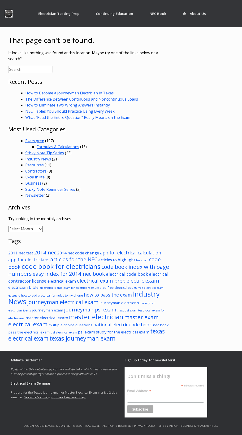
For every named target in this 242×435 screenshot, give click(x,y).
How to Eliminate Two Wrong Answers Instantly (67, 105)
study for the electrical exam (122, 332)
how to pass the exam (108, 295)
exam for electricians (76, 287)
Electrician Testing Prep (58, 13)
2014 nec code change (78, 253)
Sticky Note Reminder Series (50, 189)
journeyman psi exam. (91, 309)
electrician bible (23, 287)
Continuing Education (114, 13)
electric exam (142, 280)
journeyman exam (47, 310)
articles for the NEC (73, 259)
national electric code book (122, 324)
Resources (34, 165)
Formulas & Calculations (58, 146)
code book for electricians (61, 266)
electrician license (50, 287)
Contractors (36, 171)
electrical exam (62, 281)
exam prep (99, 287)
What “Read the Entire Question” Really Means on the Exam (77, 117)
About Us (198, 13)
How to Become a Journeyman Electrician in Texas (69, 93)
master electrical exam (47, 317)
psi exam (86, 332)
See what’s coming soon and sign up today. (55, 397)
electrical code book (127, 274)
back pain (142, 260)
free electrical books (122, 287)
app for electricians (28, 259)
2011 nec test (20, 253)
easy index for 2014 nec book (69, 273)
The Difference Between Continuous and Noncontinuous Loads (81, 99)
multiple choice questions (70, 325)
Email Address (139, 391)
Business (33, 183)
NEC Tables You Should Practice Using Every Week (70, 111)
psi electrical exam (64, 332)
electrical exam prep (101, 280)
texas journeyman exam (82, 338)
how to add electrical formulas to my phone (52, 295)
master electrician (96, 316)
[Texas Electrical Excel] (9, 13)
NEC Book (158, 13)
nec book (161, 325)
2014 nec (45, 252)
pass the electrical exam (29, 332)
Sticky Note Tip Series (44, 152)
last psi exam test (131, 310)
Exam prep (34, 140)
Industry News (38, 159)
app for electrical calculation (130, 252)
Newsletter (35, 195)
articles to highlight (116, 259)
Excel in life (35, 177)
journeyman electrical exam (63, 302)
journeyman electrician (119, 302)
